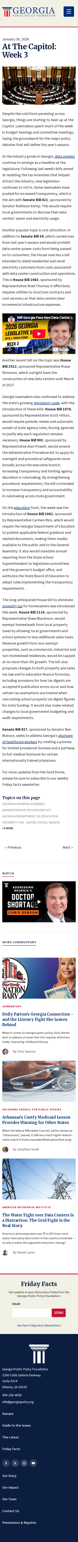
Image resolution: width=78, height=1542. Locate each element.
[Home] (28, 12)
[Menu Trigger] (69, 11)
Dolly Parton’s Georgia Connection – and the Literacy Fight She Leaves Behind (38, 1019)
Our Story (9, 1475)
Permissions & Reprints (19, 1522)
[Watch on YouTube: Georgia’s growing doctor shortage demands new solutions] (39, 901)
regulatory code (46, 403)
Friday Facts (11, 1448)
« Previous (13, 847)
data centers (65, 156)
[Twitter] (15, 1463)
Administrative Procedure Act (26, 810)
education (22, 507)
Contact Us (10, 1511)
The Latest (10, 1437)
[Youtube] (33, 1463)
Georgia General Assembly (23, 804)
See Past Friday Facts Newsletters (39, 1325)
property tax (12, 606)
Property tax (13, 822)
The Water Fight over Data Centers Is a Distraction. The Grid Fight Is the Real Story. (38, 1220)
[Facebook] (6, 1463)
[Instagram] (24, 1463)
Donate (7, 1413)
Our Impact (10, 1487)
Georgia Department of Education (30, 816)
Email (16, 1304)
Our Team (9, 1499)
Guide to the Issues (16, 1425)
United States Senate (43, 822)
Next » (68, 847)
